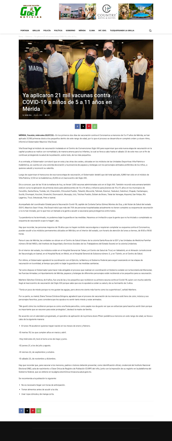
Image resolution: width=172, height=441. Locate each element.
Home (21, 36)
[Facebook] (77, 126)
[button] (150, 30)
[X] (83, 126)
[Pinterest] (88, 126)
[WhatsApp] (94, 126)
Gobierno (28, 36)
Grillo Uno (28, 115)
